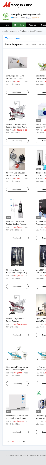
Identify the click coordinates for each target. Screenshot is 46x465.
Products (20, 25)
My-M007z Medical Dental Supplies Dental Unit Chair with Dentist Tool (16, 127)
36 (19, 441)
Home (7, 25)
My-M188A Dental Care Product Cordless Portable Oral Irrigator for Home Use (16, 224)
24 (13, 441)
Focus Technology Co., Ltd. (31, 455)
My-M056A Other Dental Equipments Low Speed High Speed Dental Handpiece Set (17, 272)
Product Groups (13, 38)
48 (24, 441)
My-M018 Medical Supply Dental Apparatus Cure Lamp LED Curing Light (17, 175)
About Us (32, 25)
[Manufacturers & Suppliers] (17, 5)
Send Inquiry (17, 92)
